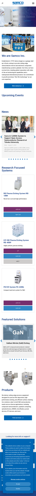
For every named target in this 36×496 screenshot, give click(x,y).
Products (7, 390)
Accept (18, 484)
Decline (18, 488)
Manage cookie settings (18, 479)
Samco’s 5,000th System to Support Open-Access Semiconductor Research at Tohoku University (15, 139)
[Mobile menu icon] (33, 3)
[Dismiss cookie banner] (30, 442)
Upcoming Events (13, 95)
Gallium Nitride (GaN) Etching (18, 343)
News (5, 111)
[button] (8, 159)
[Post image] (18, 124)
